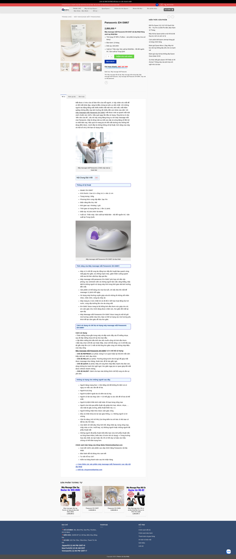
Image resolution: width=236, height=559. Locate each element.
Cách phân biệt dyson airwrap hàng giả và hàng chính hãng (162, 41)
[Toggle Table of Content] (95, 177)
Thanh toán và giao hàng (147, 536)
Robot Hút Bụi (137, 8)
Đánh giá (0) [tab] (71, 96)
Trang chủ (67, 17)
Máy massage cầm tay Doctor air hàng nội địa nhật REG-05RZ (70, 510)
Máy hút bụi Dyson (91, 8)
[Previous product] (172, 16)
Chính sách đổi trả (144, 530)
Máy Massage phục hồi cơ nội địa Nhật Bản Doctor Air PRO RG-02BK (136, 510)
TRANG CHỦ (77, 8)
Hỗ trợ (95, 11)
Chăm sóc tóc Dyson (121, 8)
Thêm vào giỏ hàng (124, 56)
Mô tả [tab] (63, 96)
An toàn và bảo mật (145, 539)
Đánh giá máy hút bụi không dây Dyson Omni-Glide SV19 (162, 55)
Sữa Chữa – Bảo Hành (81, 11)
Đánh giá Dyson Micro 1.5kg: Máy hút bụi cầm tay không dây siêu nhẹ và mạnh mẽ (162, 48)
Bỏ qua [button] (134, 1)
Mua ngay (110, 61)
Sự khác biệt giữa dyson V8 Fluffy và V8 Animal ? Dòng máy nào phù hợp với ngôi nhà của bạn (162, 62)
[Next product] (168, 16)
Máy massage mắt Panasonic (87, 17)
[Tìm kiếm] (157, 4)
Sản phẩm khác (152, 8)
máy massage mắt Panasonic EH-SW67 (129, 76)
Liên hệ (141, 546)
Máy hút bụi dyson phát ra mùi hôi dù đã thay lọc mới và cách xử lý (162, 35)
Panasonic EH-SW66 (114, 508)
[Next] (98, 41)
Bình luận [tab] (81, 96)
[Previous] (63, 41)
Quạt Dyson (106, 8)
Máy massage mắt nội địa (114, 74)
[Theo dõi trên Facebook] (161, 4)
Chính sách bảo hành (146, 533)
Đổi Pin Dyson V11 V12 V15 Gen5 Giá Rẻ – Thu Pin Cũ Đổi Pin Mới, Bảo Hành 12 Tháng (162, 28)
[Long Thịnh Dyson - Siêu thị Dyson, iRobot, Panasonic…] (65, 9)
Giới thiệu (142, 543)
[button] (169, 9)
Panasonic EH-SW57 (92, 508)
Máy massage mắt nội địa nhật (130, 74)
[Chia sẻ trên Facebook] (106, 82)
